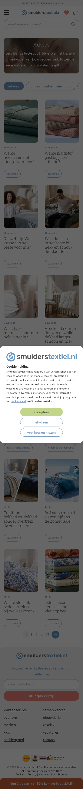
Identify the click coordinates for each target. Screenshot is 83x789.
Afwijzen (41, 422)
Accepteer (41, 412)
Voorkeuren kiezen (41, 432)
